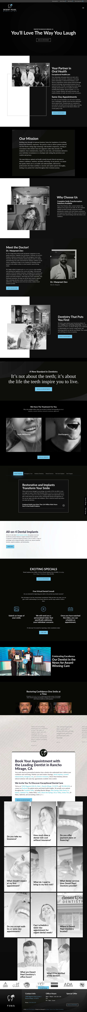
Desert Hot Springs (47, 792)
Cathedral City (24, 792)
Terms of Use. (52, 1009)
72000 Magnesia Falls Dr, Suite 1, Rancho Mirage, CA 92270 (39, 786)
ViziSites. (47, 1009)
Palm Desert (63, 790)
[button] (83, 7)
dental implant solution (22, 535)
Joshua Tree (65, 792)
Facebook (25, 788)
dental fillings (37, 494)
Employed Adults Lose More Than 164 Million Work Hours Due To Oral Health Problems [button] (39, 505)
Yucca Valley (57, 792)
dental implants (58, 774)
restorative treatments (48, 411)
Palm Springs (55, 790)
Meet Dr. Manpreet (55, 284)
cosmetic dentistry (37, 411)
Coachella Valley (29, 790)
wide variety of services (36, 696)
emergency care (28, 776)
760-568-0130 (65, 786)
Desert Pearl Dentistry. (30, 1009)
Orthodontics (43, 574)
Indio (39, 792)
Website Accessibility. (59, 1009)
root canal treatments (28, 269)
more (57, 411)
